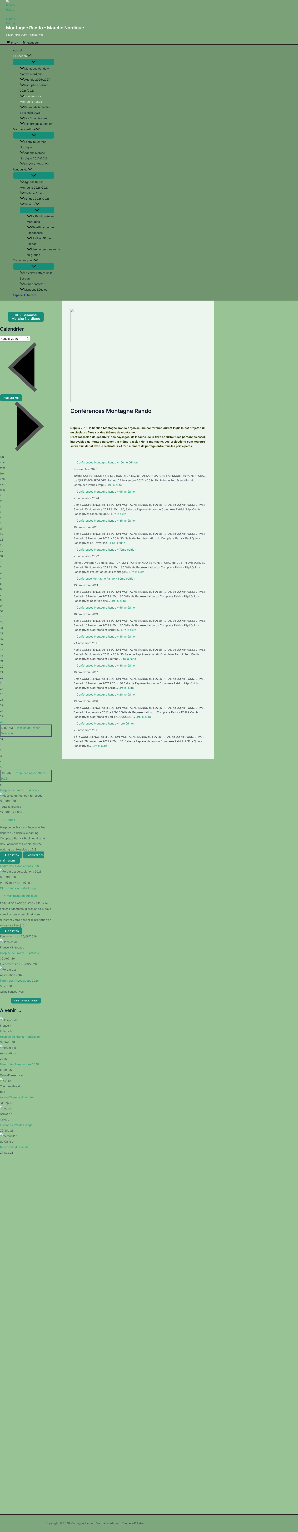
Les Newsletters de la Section (36, 275)
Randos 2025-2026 (37, 198)
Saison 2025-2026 (36, 164)
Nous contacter (34, 284)
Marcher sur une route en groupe (43, 252)
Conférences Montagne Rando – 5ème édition (106, 607)
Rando (11, 819)
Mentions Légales (35, 289)
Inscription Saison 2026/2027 (33, 87)
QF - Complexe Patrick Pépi (18, 888)
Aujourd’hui (11, 397)
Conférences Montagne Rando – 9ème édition (106, 491)
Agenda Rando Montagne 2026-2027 (34, 184)
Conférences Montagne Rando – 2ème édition (106, 694)
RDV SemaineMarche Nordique (26, 317)
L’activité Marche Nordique (33, 144)
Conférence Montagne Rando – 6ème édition (106, 578)
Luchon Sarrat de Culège (16, 1125)
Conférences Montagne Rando (31, 98)
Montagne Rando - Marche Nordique (45, 27)
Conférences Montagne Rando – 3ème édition (106, 665)
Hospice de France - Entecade (20, 790)
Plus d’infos (11, 855)
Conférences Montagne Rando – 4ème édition (106, 636)
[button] (29, 56)
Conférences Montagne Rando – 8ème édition (106, 520)
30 (1, 721)
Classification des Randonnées (40, 230)
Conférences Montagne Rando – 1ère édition (106, 723)
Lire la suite (114, 485)
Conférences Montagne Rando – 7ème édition (106, 549)
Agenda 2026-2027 (37, 79)
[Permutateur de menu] (33, 62)
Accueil (17, 50)
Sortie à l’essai (33, 193)
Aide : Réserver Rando (26, 1000)
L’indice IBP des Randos (39, 241)
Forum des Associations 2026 (19, 866)
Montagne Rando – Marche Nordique (34, 71)
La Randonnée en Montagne (40, 218)
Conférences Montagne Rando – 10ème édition (107, 462)
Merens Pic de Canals (14, 1147)
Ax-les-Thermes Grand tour (18, 1097)
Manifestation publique (22, 895)
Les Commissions (35, 118)
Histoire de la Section (38, 123)
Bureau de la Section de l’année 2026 (35, 109)
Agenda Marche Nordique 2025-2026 (34, 155)
